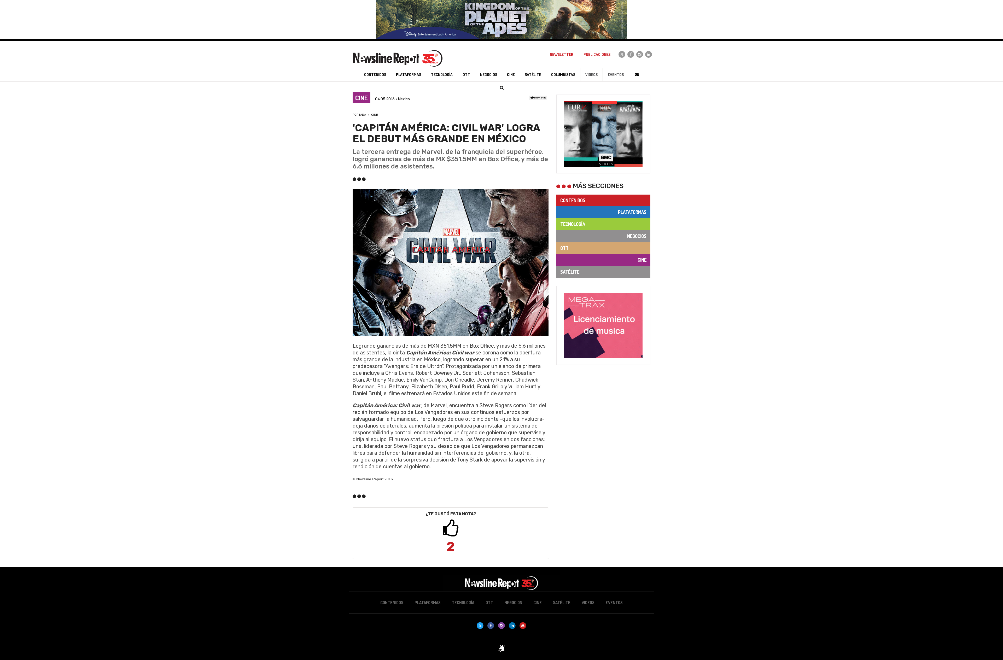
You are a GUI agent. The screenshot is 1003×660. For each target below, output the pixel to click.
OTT (564, 248)
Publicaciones (597, 54)
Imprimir (540, 97)
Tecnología (572, 224)
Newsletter (561, 54)
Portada (359, 114)
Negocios (636, 236)
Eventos (616, 74)
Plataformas (632, 212)
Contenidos (572, 200)
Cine (374, 114)
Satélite (569, 272)
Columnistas (563, 74)
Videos (591, 74)
